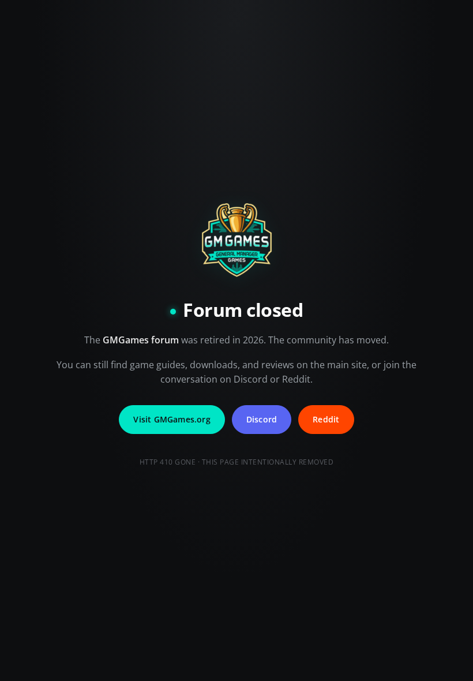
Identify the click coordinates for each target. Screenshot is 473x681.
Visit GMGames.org (171, 419)
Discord (261, 419)
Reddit (326, 419)
